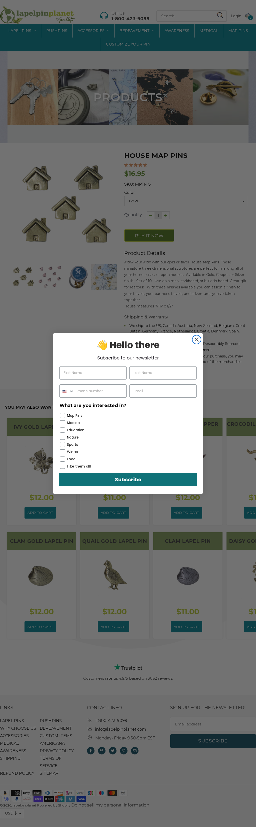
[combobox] (67, 391)
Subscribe (128, 479)
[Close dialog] (196, 339)
